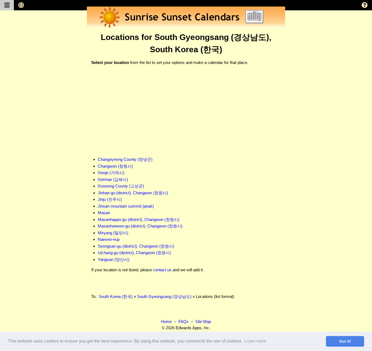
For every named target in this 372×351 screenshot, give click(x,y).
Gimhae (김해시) (113, 179)
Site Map (203, 321)
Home (166, 321)
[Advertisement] (186, 108)
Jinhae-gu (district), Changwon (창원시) (133, 192)
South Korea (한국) (116, 296)
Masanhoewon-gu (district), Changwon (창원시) (140, 226)
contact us (162, 269)
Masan (104, 212)
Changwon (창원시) (115, 166)
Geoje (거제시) (111, 172)
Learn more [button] (255, 341)
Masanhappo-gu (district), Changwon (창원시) (138, 219)
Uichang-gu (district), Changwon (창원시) (134, 252)
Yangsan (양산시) (113, 259)
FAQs (183, 321)
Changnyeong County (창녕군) (125, 159)
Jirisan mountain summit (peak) (126, 206)
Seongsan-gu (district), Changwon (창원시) (136, 246)
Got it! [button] (345, 341)
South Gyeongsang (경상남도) (164, 296)
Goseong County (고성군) (121, 186)
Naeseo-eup (109, 239)
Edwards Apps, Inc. (193, 327)
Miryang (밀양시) (113, 232)
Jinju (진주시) (110, 199)
